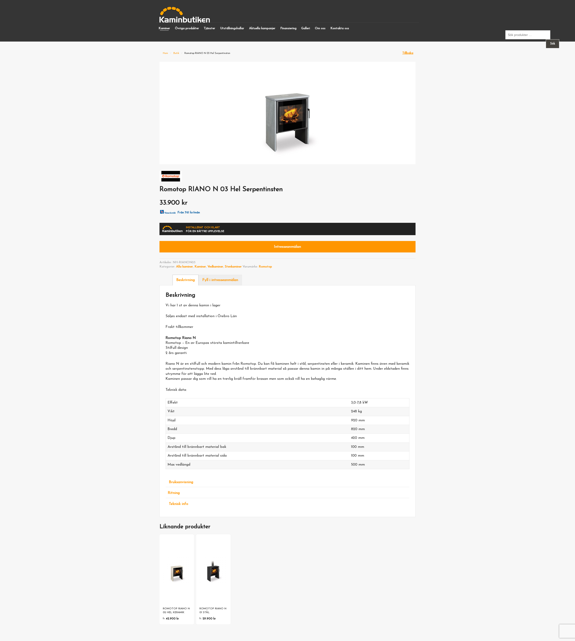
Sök (552, 43)
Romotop (265, 266)
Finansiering (288, 28)
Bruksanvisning (181, 482)
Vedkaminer (215, 266)
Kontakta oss (339, 28)
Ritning (174, 493)
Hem (165, 53)
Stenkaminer (233, 266)
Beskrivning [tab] (185, 280)
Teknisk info (178, 504)
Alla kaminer (184, 266)
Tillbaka (407, 53)
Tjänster (209, 28)
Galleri (305, 28)
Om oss (320, 28)
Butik (176, 53)
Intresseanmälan (287, 247)
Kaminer (164, 28)
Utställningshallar (232, 28)
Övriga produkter (187, 28)
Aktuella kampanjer (262, 28)
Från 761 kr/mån (188, 212)
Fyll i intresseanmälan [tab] (220, 280)
